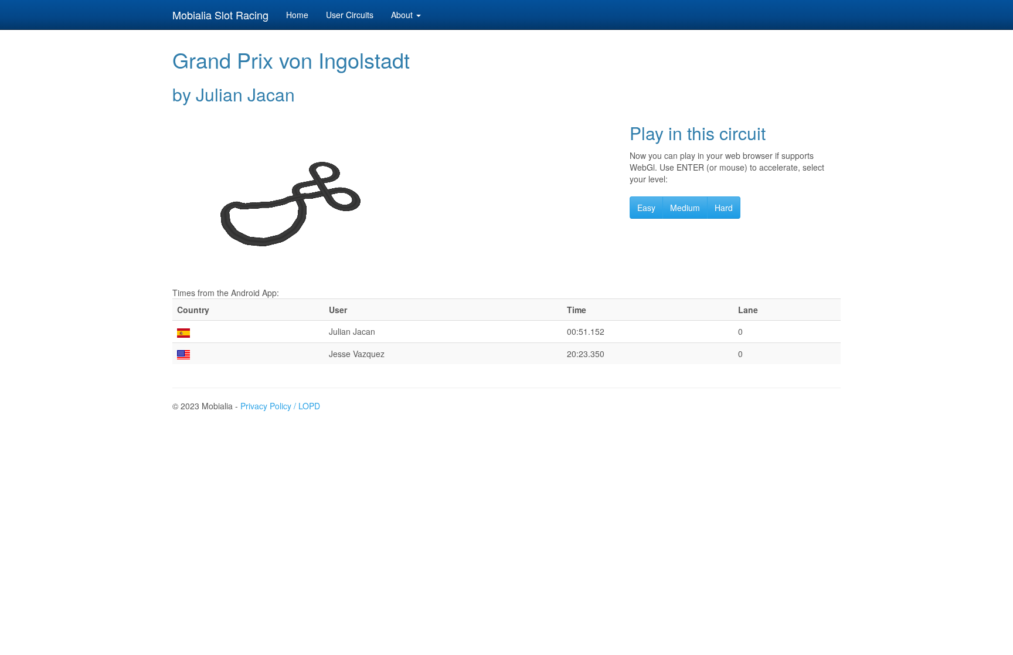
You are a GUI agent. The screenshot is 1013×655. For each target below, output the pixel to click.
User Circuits (349, 15)
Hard (724, 207)
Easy (646, 207)
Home (297, 15)
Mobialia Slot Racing (220, 14)
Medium (685, 207)
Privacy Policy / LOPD (280, 406)
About (403, 15)
